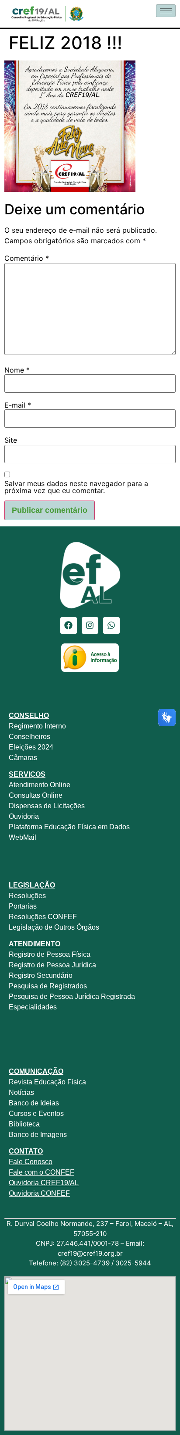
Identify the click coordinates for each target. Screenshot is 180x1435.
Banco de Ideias (34, 1103)
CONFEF (58, 1172)
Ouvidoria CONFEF (39, 1193)
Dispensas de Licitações (47, 806)
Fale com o (26, 1172)
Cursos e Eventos (36, 1113)
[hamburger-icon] (166, 10)
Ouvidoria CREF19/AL (44, 1182)
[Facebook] (68, 625)
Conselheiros (29, 736)
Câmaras (23, 757)
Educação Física (59, 1082)
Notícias (21, 1092)
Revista (20, 1082)
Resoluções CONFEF (43, 916)
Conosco (37, 1161)
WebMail (23, 837)
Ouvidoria (25, 816)
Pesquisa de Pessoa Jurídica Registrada (72, 996)
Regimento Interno (37, 726)
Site (10, 440)
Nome (17, 369)
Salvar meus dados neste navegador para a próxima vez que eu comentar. (76, 487)
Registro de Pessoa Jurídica (52, 965)
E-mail (17, 404)
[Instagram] (90, 625)
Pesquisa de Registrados (48, 986)
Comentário (26, 258)
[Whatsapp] (111, 625)
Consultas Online (35, 795)
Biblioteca (24, 1124)
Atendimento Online (39, 785)
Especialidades (33, 1007)
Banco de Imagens (38, 1134)
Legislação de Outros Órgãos (55, 927)
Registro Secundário (41, 975)
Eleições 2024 (31, 747)
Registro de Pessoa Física (49, 954)
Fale (16, 1161)
